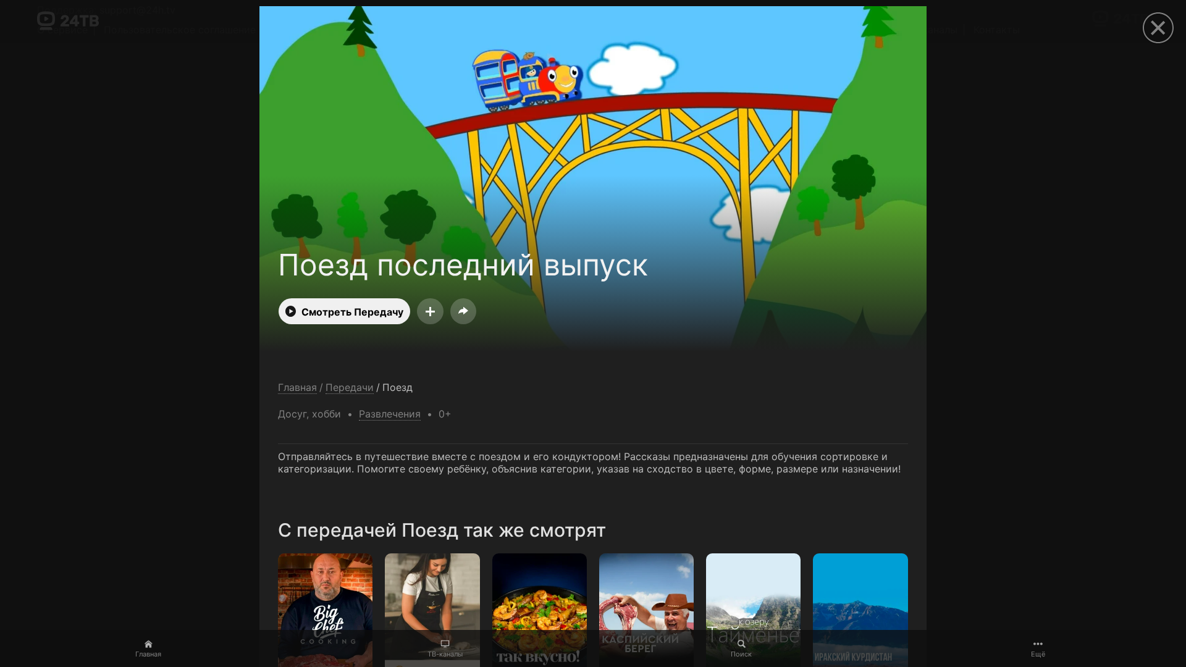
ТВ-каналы (445, 654)
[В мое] (430, 311)
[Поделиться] (463, 311)
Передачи (350, 387)
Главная (148, 654)
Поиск (741, 654)
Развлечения (390, 414)
